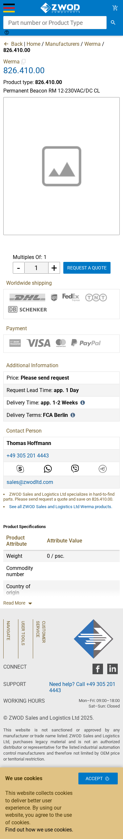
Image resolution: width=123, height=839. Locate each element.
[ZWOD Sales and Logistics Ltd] (61, 8)
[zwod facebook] (97, 671)
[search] (113, 22)
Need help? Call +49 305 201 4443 (82, 687)
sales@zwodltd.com (30, 482)
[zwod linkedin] (112, 671)
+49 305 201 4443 (28, 456)
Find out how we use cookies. (39, 830)
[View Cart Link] (115, 8)
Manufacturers (62, 44)
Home (33, 44)
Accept (94, 778)
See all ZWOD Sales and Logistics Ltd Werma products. (60, 506)
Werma (92, 44)
